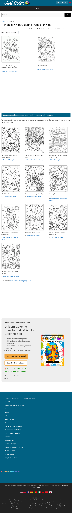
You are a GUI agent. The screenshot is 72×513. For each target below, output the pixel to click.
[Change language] (70, 2)
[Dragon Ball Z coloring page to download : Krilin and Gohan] (11, 62)
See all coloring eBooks (16, 363)
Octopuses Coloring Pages (11, 276)
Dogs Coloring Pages (56, 237)
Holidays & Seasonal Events (15, 405)
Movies (7, 437)
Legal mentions (56, 485)
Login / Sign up (61, 2)
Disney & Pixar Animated (13, 426)
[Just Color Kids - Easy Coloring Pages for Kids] (23, 492)
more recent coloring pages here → (21, 281)
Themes (7, 409)
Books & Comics (10, 451)
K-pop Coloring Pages (33, 235)
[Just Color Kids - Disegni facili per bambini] (39, 492)
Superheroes (9, 440)
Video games (9, 454)
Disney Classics (10, 423)
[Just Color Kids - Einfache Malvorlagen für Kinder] (43, 492)
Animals (7, 412)
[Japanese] (50, 492)
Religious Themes (11, 458)
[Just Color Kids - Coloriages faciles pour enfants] (28, 492)
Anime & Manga (10, 444)
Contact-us (48, 485)
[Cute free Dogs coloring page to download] (58, 230)
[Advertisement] (36, 94)
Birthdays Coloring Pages (34, 196)
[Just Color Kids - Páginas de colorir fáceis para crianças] (35, 492)
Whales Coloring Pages (10, 160)
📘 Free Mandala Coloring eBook (12, 471)
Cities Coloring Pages (56, 160)
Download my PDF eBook (16, 356)
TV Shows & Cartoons (12, 433)
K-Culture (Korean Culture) (14, 447)
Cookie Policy (64, 485)
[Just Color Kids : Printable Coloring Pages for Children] (17, 2)
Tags (8, 21)
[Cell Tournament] (46, 61)
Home (3, 21)
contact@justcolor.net (61, 506)
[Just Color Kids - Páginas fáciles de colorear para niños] (31, 492)
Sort (3, 32)
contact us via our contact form (37, 506)
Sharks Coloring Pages (9, 196)
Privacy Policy (36, 487)
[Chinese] (46, 492)
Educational (9, 416)
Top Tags (41, 485)
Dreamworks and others (13, 430)
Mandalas (8, 402)
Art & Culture (9, 419)
